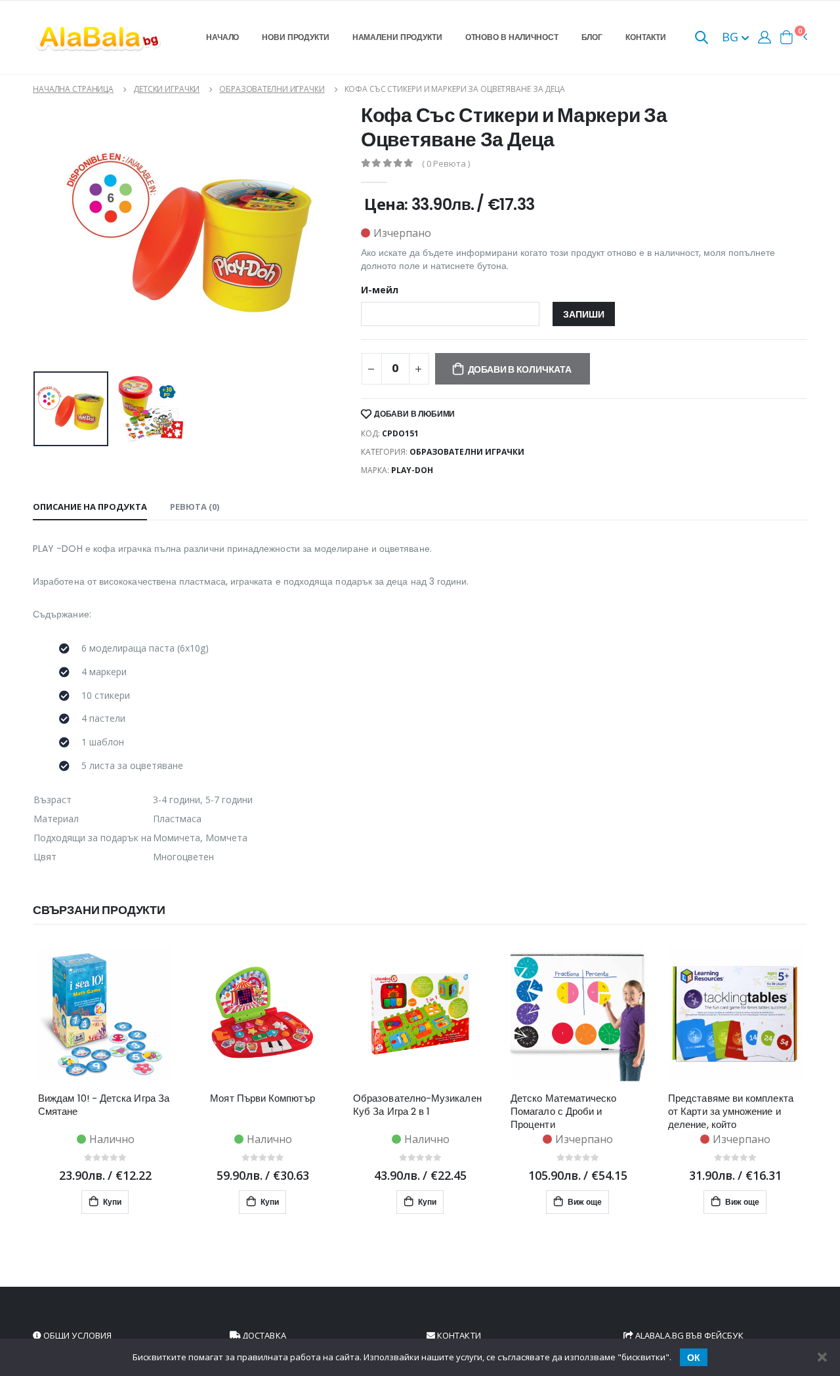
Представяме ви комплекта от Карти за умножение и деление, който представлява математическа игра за (730, 1111)
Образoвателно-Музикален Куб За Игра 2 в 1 (417, 1105)
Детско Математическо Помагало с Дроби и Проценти (564, 1111)
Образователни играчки (271, 88)
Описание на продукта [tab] (90, 506)
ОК (693, 1357)
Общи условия (76, 1335)
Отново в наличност (511, 37)
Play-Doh (412, 470)
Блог (592, 37)
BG (732, 37)
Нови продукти (295, 37)
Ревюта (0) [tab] (194, 506)
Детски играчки (166, 88)
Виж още (584, 1201)
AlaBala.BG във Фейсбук (688, 1335)
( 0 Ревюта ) (446, 163)
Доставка (263, 1335)
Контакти (645, 37)
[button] (701, 38)
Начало (222, 37)
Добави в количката (520, 369)
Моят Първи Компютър (262, 1098)
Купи (111, 1201)
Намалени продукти (397, 37)
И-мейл (379, 290)
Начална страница (73, 88)
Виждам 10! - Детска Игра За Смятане (103, 1105)
